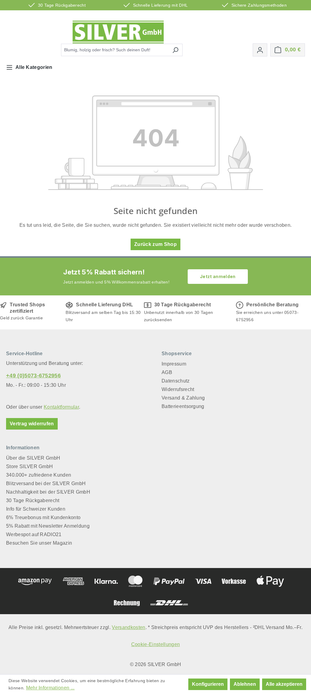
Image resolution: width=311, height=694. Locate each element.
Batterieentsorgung (183, 406)
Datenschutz (176, 380)
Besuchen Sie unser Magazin (39, 543)
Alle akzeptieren (284, 684)
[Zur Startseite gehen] (118, 32)
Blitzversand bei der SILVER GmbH (46, 483)
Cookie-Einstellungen (155, 644)
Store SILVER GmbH (29, 466)
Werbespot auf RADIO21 (34, 534)
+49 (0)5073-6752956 (33, 376)
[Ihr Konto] (260, 49)
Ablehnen (245, 684)
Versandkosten (128, 627)
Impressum (174, 363)
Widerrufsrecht (178, 389)
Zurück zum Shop (155, 244)
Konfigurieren (208, 684)
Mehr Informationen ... (50, 687)
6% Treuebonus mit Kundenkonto (43, 517)
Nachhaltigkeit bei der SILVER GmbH (48, 492)
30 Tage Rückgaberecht (33, 500)
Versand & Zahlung (183, 397)
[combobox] (115, 50)
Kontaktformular (61, 407)
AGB (167, 372)
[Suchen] (175, 50)
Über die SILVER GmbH (33, 458)
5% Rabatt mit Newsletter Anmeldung (48, 526)
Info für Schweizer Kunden (35, 509)
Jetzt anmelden (217, 276)
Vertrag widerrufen (32, 423)
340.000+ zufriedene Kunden (38, 475)
